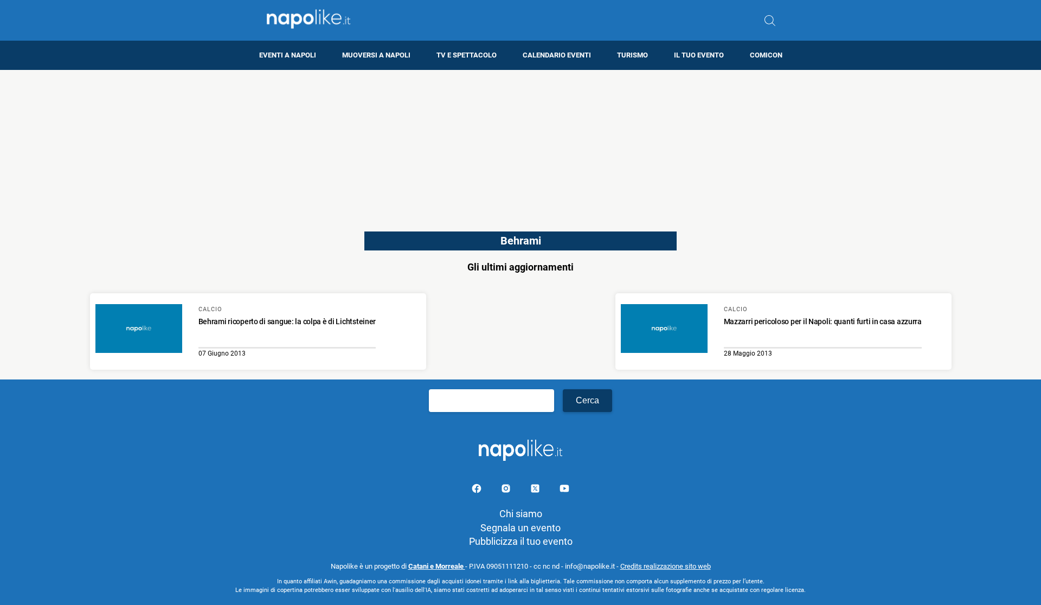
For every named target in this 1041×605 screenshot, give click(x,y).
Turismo (632, 55)
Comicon (766, 55)
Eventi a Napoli (287, 55)
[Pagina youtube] (564, 490)
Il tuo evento (699, 55)
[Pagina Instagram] (507, 490)
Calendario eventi (557, 55)
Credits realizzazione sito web (665, 566)
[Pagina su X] (536, 490)
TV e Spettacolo (466, 55)
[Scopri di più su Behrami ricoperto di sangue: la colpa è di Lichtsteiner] (138, 330)
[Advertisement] (520, 146)
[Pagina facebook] (477, 490)
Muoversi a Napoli (376, 55)
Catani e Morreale (436, 566)
